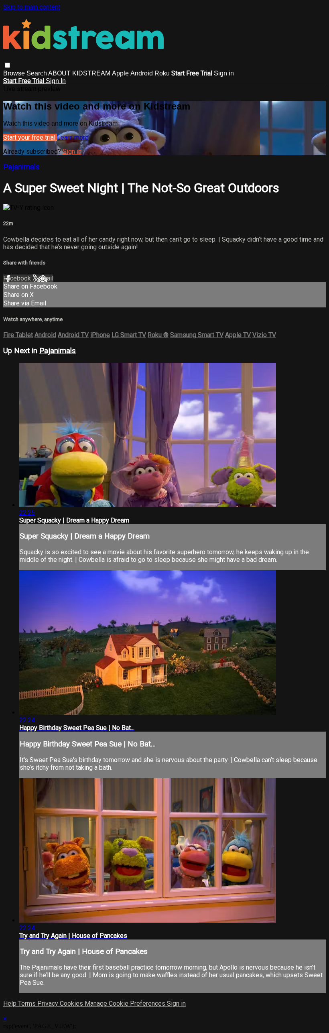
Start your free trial (30, 137)
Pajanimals (21, 167)
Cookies (72, 1003)
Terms (27, 1003)
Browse (14, 73)
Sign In (56, 80)
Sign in (224, 73)
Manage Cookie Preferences (126, 1003)
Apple (120, 73)
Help (10, 1003)
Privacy (48, 1003)
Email (45, 278)
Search (37, 73)
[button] (7, 65)
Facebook (17, 278)
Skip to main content (31, 7)
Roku (162, 73)
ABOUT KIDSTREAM (79, 73)
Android (141, 73)
